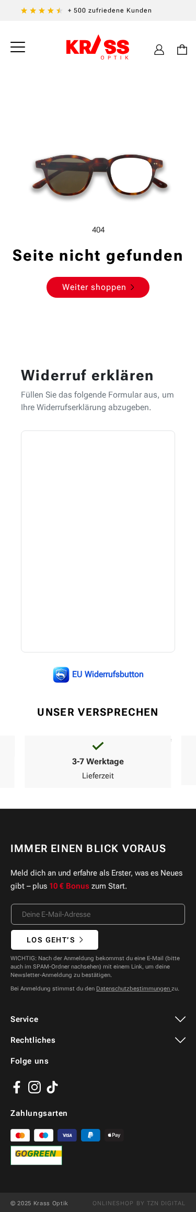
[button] (17, 47)
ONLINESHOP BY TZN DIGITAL (139, 1203)
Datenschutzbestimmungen (133, 988)
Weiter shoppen (94, 287)
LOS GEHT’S (51, 940)
